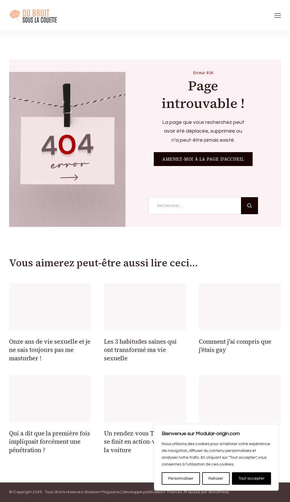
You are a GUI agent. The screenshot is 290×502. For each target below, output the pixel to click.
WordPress (218, 492)
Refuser (215, 478)
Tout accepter (251, 478)
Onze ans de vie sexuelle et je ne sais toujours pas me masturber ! (49, 349)
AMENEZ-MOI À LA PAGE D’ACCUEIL (203, 159)
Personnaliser (180, 478)
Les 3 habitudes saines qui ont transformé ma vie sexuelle (140, 349)
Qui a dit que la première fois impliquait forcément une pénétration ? (49, 441)
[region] (216, 457)
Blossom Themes (165, 492)
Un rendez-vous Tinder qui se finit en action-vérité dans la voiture (143, 441)
